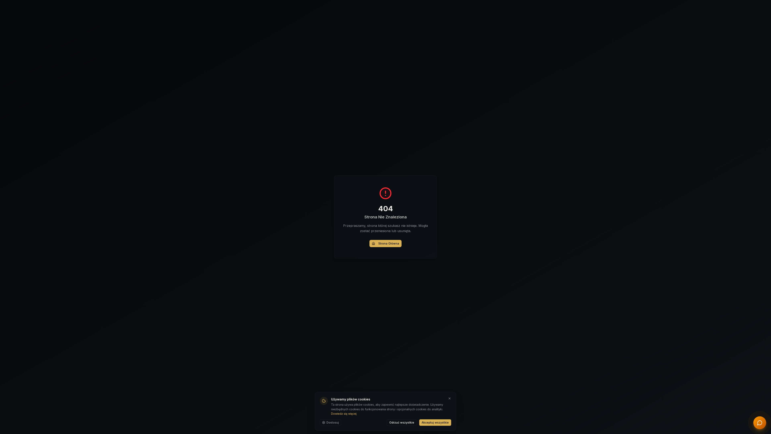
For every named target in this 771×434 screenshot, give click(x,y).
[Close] (449, 398)
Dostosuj (332, 422)
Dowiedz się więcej (344, 413)
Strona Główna (388, 243)
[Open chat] (759, 422)
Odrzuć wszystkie (401, 422)
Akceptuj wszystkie (435, 422)
